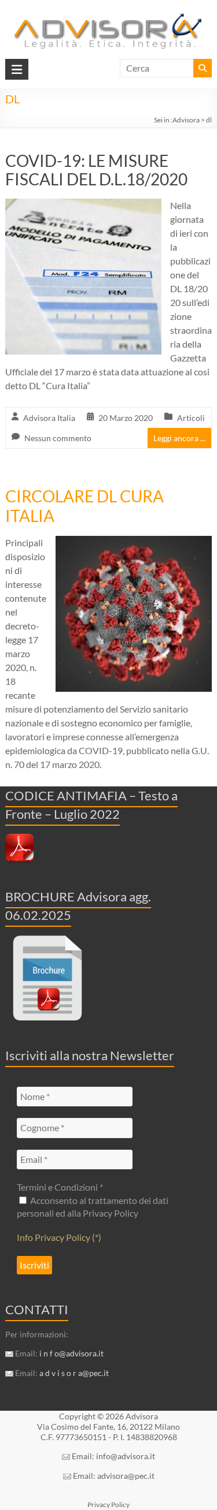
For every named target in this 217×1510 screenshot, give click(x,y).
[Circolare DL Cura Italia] (134, 543)
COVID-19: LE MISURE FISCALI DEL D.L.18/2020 (96, 170)
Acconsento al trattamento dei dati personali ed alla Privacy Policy (92, 1206)
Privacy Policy (108, 1504)
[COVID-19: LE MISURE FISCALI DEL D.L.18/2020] (83, 206)
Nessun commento (57, 438)
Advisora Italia (49, 418)
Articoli (191, 418)
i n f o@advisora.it (71, 1353)
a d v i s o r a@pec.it (74, 1373)
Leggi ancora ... (179, 438)
